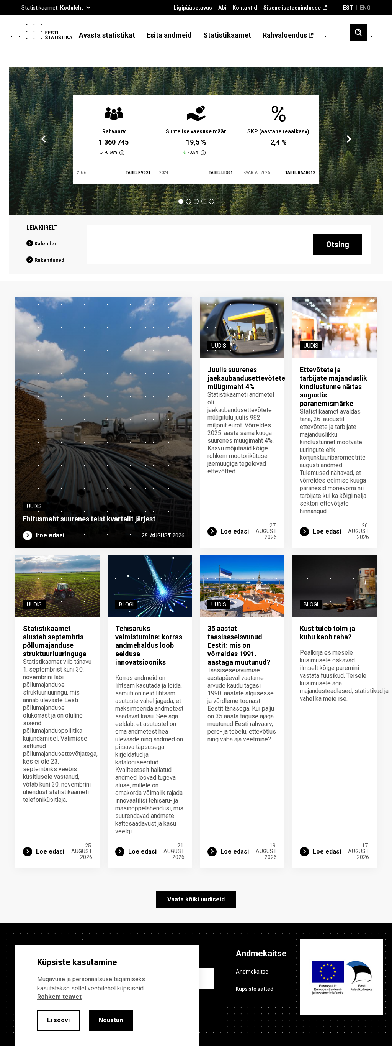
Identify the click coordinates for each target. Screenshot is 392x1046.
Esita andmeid (169, 35)
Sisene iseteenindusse (292, 8)
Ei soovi (58, 1020)
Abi (222, 8)
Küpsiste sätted (254, 989)
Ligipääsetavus (192, 8)
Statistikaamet (227, 35)
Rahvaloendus (285, 35)
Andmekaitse (252, 972)
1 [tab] (180, 201)
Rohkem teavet (59, 996)
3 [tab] (196, 201)
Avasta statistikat (107, 35)
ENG (365, 8)
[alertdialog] (107, 995)
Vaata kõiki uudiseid (196, 899)
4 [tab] (203, 201)
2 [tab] (188, 201)
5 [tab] (211, 201)
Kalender (45, 243)
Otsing (337, 244)
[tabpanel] (114, 139)
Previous (43, 139)
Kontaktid (244, 8)
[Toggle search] (358, 32)
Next (348, 139)
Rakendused (49, 260)
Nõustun (111, 1020)
